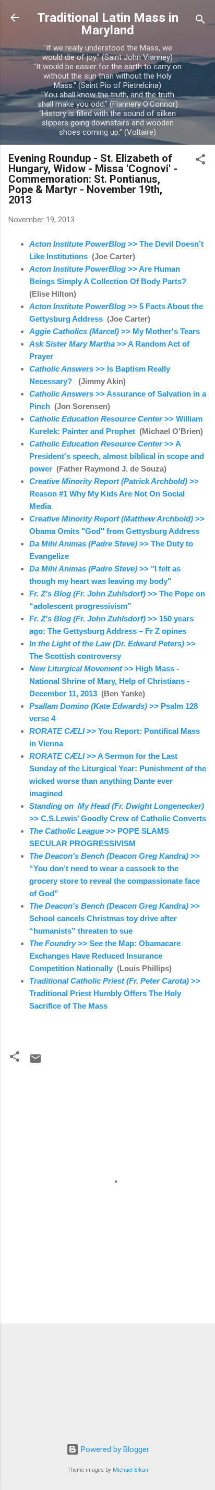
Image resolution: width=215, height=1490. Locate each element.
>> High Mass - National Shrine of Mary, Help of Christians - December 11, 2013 (109, 681)
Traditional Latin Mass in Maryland (107, 23)
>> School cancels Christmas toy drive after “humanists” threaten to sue (114, 918)
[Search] (200, 21)
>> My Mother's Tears (114, 331)
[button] (200, 161)
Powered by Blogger (114, 1449)
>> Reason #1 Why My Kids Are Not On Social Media (114, 494)
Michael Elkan (130, 1470)
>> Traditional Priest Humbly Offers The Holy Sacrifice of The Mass (114, 993)
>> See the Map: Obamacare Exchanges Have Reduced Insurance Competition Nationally (105, 956)
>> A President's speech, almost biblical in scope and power (116, 456)
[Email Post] (35, 1062)
